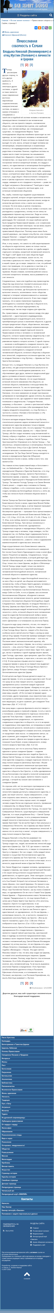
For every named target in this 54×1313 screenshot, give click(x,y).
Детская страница (9, 1184)
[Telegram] (43, 27)
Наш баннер (6, 1207)
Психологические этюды (12, 1135)
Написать (5, 1203)
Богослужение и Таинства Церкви (15, 1044)
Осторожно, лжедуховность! (13, 1145)
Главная (5, 20)
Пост (4, 1065)
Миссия (5, 1156)
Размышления (7, 1152)
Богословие (6, 1069)
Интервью (6, 1058)
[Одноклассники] (39, 27)
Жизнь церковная (9, 1093)
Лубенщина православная (12, 1121)
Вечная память (8, 1166)
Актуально (6, 1107)
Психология (6, 1142)
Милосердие (7, 1159)
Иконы (4, 1062)
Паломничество (8, 1086)
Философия (6, 1128)
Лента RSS (9, 1231)
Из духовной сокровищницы (13, 1118)
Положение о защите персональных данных (20, 1214)
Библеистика (7, 1083)
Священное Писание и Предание (15, 1055)
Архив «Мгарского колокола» (43, 1242)
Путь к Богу (6, 1104)
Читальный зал (8, 1191)
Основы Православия (11, 1051)
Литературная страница (11, 1187)
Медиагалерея (38, 1234)
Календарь (6, 1041)
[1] (22, 65)
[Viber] (46, 27)
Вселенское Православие (12, 1090)
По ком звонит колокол (20, 20)
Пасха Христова (8, 1038)
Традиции (6, 1100)
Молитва (5, 1111)
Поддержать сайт (39, 1245)
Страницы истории (9, 1173)
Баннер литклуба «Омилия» (13, 1210)
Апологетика (7, 1079)
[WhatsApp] (50, 27)
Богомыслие (7, 1076)
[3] (31, 65)
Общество (6, 1149)
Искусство (6, 1170)
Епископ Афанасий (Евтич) (15, 35)
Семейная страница (10, 1180)
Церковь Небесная (9, 1048)
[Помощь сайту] (27, 1032)
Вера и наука (7, 1138)
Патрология (6, 1072)
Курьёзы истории (9, 1177)
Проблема (6, 1163)
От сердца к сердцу (9, 1125)
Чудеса (4, 1114)
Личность (6, 1097)
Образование (7, 1132)
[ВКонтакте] (36, 27)
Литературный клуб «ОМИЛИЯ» (14, 1194)
